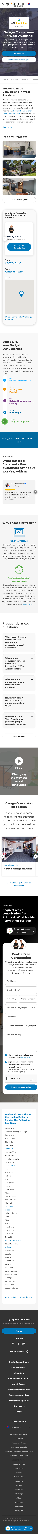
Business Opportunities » (19, 1390)
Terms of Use (19, 1521)
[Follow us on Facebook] (19, 1344)
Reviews (24, 80)
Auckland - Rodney (19, 1460)
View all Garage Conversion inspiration (19, 884)
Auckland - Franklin (19, 1447)
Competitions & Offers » (19, 1379)
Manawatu (19, 1481)
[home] (18, 4)
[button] (28, 4)
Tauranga (19, 1494)
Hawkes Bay (19, 1477)
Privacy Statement (8, 1521)
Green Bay (9, 1149)
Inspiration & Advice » (19, 1362)
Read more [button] (10, 500)
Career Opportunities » (19, 1395)
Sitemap (26, 1521)
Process (14, 80)
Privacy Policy (26, 1058)
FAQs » (19, 1412)
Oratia (7, 1210)
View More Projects (19, 200)
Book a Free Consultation (19, 249)
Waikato (19, 1498)
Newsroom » (19, 1406)
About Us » (19, 1373)
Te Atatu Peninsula (13, 1240)
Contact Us (19, 53)
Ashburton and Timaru (19, 1434)
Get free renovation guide (19, 60)
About (5, 80)
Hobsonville (10, 1166)
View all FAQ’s (19, 736)
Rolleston (19, 1489)
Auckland (19, 1439)
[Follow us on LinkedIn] (24, 1344)
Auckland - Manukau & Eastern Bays (19, 1451)
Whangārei (19, 1511)
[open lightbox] (19, 149)
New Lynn (9, 1206)
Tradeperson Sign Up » (19, 1401)
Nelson (19, 1485)
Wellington (19, 1506)
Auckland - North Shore (19, 1456)
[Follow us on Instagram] (14, 1344)
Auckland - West (14, 271)
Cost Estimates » (19, 1368)
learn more (28, 604)
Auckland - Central (19, 1443)
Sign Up (19, 1331)
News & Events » (19, 1384)
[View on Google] (7, 485)
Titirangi (8, 1247)
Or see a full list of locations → (18, 1297)
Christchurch (19, 1468)
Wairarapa (19, 1502)
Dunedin (19, 1473)
